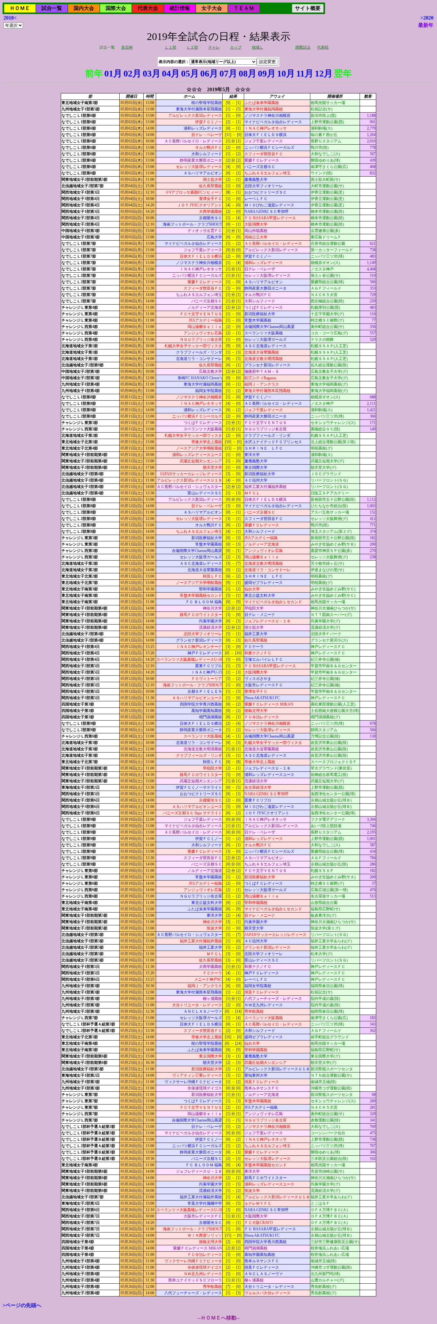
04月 (171, 73)
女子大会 (212, 8)
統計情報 (180, 8)
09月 (267, 73)
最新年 (425, 25)
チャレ (214, 47)
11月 (305, 73)
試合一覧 (52, 8)
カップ (236, 47)
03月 (152, 73)
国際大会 (116, 8)
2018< (10, 17)
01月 (113, 73)
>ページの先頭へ (22, 1305)
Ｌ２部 (192, 47)
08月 (248, 73)
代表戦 (323, 47)
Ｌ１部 (170, 47)
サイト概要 (308, 8)
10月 (286, 73)
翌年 (343, 73)
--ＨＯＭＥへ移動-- (218, 1317)
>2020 (426, 17)
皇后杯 (127, 47)
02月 (132, 73)
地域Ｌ (257, 47)
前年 (94, 73)
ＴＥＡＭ (244, 8)
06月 (209, 73)
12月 (324, 73)
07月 (228, 73)
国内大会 (84, 8)
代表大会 (148, 8)
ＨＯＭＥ (20, 8)
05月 (190, 73)
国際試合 (303, 47)
